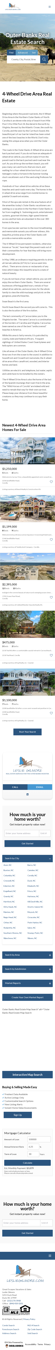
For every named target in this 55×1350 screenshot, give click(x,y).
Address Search (9, 1333)
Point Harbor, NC (35, 922)
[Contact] (47, 1328)
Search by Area (12, 954)
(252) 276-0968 (14, 1300)
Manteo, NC (9, 912)
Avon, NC (8, 865)
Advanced (23, 52)
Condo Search (8, 1325)
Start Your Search (27, 732)
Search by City (12, 858)
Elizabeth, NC (33, 886)
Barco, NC (32, 865)
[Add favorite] (51, 481)
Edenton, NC (9, 886)
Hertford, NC (9, 901)
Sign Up (18, 1114)
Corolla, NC (32, 875)
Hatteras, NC (33, 896)
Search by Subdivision (15, 968)
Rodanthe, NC (10, 928)
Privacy (47, 1344)
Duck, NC (32, 880)
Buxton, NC (9, 870)
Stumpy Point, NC (35, 933)
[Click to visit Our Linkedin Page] (27, 794)
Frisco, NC (32, 891)
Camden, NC (33, 870)
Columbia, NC (9, 875)
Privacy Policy (29, 1319)
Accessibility (30, 1344)
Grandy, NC (9, 896)
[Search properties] (44, 59)
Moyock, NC (33, 912)
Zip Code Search (35, 1329)
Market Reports (13, 983)
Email (40, 787)
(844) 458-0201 (16, 1303)
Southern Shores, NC (13, 933)
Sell (34, 52)
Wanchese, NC (10, 938)
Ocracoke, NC (34, 917)
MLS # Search (33, 1325)
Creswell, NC (9, 880)
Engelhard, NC (10, 891)
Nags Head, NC (10, 917)
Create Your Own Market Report (27, 997)
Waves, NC (32, 938)
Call (15, 787)
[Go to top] (47, 1334)
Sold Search (33, 1333)
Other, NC (8, 922)
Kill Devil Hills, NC (35, 901)
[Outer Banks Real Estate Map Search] (27, 1043)
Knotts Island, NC (35, 907)
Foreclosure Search (10, 1329)
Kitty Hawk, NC (10, 907)
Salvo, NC (32, 928)
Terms (40, 1344)
